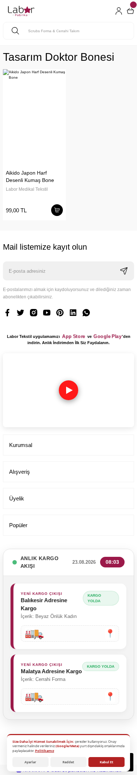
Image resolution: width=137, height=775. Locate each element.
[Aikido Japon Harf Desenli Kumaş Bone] (34, 116)
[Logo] (21, 11)
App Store (73, 336)
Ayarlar (30, 762)
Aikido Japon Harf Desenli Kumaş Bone (30, 176)
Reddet (68, 762)
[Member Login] (118, 11)
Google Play (107, 336)
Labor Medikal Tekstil (27, 189)
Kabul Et (106, 762)
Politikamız (44, 750)
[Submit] (124, 270)
